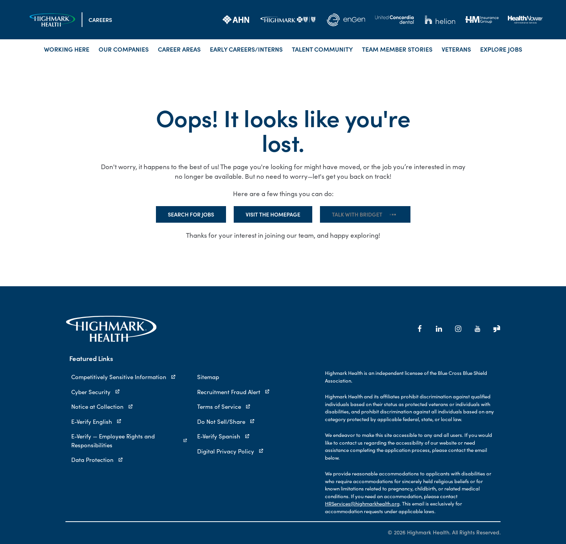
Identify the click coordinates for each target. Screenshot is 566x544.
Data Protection (92, 459)
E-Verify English (91, 421)
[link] (236, 19)
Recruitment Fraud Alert (228, 392)
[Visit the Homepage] (52, 20)
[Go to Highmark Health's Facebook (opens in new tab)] (420, 328)
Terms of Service (219, 406)
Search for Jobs (199, 214)
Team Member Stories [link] (397, 49)
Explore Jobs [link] (501, 49)
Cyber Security (91, 392)
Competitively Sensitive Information (118, 377)
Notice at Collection (97, 406)
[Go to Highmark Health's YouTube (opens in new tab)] (477, 328)
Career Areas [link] (179, 49)
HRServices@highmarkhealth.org (362, 503)
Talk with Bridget (365, 214)
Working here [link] (66, 49)
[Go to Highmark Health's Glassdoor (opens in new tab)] (497, 328)
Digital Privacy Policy (225, 451)
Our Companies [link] (124, 49)
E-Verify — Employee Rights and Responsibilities (113, 440)
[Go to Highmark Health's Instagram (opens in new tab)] (458, 328)
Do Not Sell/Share (221, 421)
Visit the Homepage (281, 214)
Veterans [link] (456, 49)
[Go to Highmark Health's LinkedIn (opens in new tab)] (439, 328)
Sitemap (208, 377)
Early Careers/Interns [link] (246, 49)
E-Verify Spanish (218, 436)
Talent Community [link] (322, 49)
